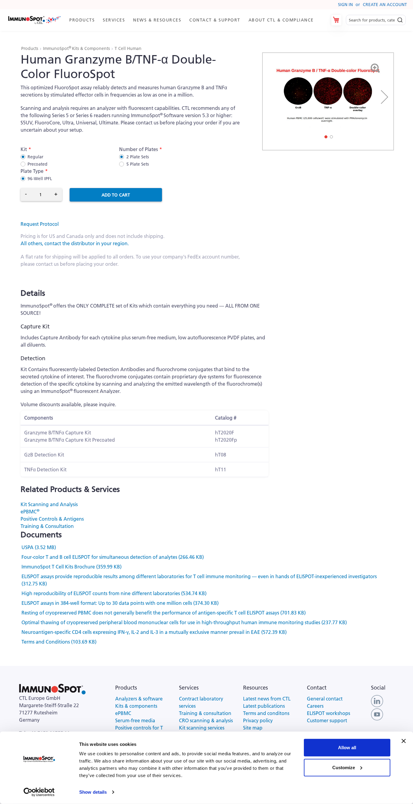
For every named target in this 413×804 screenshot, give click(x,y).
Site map (252, 728)
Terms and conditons (266, 713)
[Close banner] (404, 741)
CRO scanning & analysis (206, 720)
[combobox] (376, 20)
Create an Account (385, 4)
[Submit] (400, 18)
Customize (343, 767)
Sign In (345, 4)
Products (30, 48)
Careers (315, 706)
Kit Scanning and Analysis (49, 504)
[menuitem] (83, 20)
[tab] (194, 20)
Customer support (327, 720)
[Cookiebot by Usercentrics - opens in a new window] (39, 792)
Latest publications (264, 706)
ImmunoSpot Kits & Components (77, 48)
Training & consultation (205, 713)
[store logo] (34, 20)
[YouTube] (377, 714)
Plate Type (32, 171)
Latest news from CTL (267, 699)
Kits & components (136, 706)
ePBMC (30, 512)
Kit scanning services (201, 728)
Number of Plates (138, 149)
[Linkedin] (377, 701)
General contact (325, 699)
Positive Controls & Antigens (52, 519)
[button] (385, 97)
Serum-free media (135, 720)
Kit (24, 149)
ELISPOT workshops (328, 713)
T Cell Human (128, 48)
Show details (93, 792)
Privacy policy (258, 720)
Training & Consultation (47, 526)
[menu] (194, 20)
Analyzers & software (139, 699)
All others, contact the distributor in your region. (75, 243)
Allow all (347, 747)
